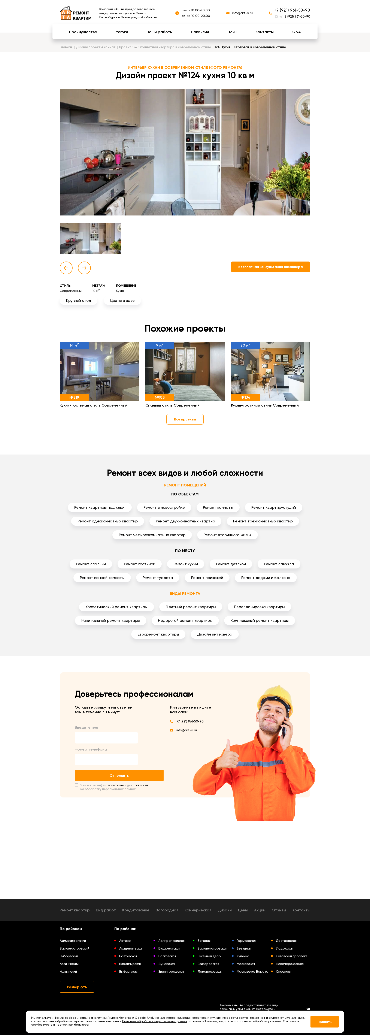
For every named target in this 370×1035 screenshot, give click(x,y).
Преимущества (83, 32)
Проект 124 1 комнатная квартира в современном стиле (165, 47)
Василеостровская (212, 948)
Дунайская (166, 964)
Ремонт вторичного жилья (227, 534)
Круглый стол (78, 300)
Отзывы (279, 910)
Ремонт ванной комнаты (102, 577)
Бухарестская (169, 948)
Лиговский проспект (291, 956)
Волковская (167, 956)
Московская (246, 964)
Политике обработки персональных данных (154, 1021)
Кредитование (135, 910)
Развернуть (77, 987)
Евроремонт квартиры (158, 634)
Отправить (119, 775)
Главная (66, 47)
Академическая (131, 948)
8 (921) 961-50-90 (297, 16)
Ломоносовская (210, 972)
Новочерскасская (290, 964)
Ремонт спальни (91, 564)
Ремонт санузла (279, 564)
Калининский (69, 964)
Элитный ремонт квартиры (191, 606)
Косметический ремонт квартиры (116, 606)
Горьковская (246, 941)
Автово (125, 941)
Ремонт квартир (75, 910)
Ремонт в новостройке (164, 507)
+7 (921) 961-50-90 (292, 10)
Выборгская (128, 972)
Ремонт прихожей (207, 577)
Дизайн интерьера (214, 634)
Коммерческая (198, 910)
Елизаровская (208, 964)
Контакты (265, 32)
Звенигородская (171, 972)
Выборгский (69, 956)
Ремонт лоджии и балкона (265, 577)
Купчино (243, 956)
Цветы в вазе (122, 300)
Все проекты (185, 419)
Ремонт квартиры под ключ (99, 507)
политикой (116, 785)
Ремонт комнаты (218, 507)
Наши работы (159, 32)
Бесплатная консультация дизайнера (270, 267)
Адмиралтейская (171, 941)
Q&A (296, 32)
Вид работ (106, 910)
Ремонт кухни (185, 564)
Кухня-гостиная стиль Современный (93, 405)
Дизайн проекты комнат (96, 47)
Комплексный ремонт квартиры (260, 620)
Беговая (204, 941)
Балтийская (128, 956)
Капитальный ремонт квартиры (110, 620)
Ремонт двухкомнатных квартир (185, 521)
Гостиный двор (209, 956)
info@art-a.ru (242, 13)
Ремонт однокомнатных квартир (108, 521)
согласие (141, 785)
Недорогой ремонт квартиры (185, 620)
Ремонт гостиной (139, 564)
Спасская (283, 972)
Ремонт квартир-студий (273, 507)
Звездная (244, 948)
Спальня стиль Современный (172, 405)
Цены (232, 32)
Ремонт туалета (158, 577)
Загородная (167, 910)
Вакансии (200, 32)
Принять (325, 1022)
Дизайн (225, 910)
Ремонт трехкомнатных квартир (263, 521)
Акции (259, 910)
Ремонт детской (231, 564)
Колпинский (68, 972)
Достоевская (286, 941)
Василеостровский (74, 948)
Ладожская (284, 948)
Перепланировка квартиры (259, 606)
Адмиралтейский (73, 941)
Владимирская (130, 964)
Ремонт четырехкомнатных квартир (152, 534)
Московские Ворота (252, 972)
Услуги (122, 32)
